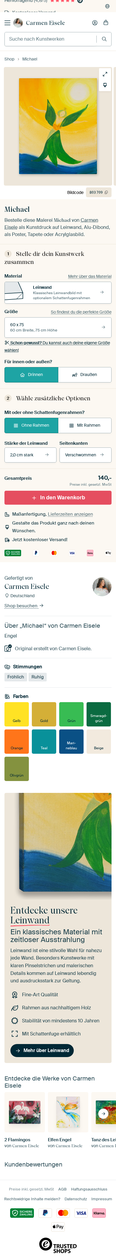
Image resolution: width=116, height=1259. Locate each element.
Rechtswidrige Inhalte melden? (32, 1198)
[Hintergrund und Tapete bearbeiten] (105, 85)
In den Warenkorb (62, 497)
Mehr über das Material (90, 276)
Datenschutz (76, 1198)
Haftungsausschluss (89, 1189)
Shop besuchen (21, 606)
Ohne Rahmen (35, 425)
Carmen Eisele (45, 22)
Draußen (88, 374)
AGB (62, 1189)
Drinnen (35, 374)
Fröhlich (15, 677)
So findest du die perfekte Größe (81, 312)
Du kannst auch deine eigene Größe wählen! (57, 346)
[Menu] (7, 22)
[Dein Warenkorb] (106, 22)
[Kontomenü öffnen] (95, 23)
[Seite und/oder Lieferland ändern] (107, 6)
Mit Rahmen (88, 425)
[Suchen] (104, 39)
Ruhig (38, 677)
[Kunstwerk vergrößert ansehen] (105, 74)
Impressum (101, 1198)
